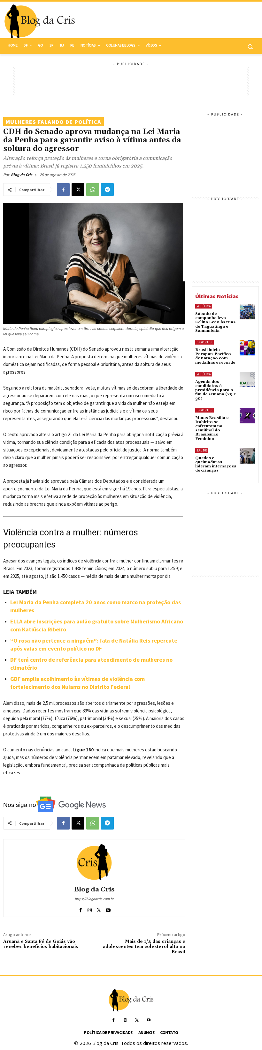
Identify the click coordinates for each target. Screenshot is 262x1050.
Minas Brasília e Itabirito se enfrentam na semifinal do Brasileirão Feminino (211, 428)
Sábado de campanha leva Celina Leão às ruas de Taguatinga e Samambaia (215, 322)
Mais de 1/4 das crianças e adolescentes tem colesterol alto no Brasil (144, 947)
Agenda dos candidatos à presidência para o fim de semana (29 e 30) (215, 390)
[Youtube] (108, 908)
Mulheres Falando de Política (53, 121)
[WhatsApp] (92, 189)
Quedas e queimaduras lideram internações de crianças (215, 464)
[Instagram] (89, 908)
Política (203, 306)
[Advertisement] (131, 81)
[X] (78, 189)
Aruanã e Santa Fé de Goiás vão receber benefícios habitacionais (40, 944)
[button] (250, 46)
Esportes (204, 342)
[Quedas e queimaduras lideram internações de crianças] (247, 456)
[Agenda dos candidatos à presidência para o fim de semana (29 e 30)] (247, 379)
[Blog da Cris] (94, 862)
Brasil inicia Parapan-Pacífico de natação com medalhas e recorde (215, 356)
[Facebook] (63, 189)
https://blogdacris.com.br (94, 899)
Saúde (201, 450)
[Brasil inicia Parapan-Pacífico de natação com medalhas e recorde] (247, 347)
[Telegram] (107, 189)
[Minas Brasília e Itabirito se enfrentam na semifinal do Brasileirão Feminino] (247, 415)
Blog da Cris (21, 174)
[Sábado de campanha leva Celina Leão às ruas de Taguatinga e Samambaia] (247, 311)
